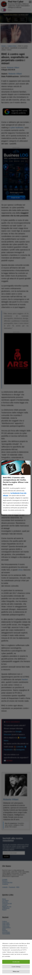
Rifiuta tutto (16, 971)
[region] (16, 957)
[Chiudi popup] (27, 463)
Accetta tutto (16, 962)
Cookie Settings (16, 966)
